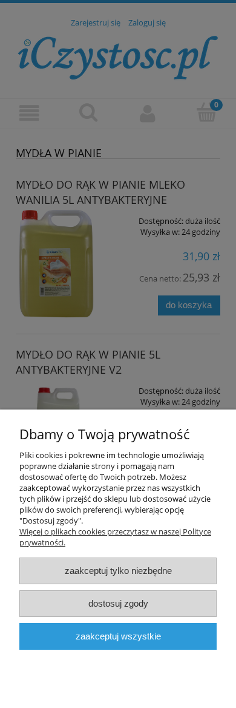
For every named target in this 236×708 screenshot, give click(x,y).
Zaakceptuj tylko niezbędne (118, 570)
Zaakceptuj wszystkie (118, 636)
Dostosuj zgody (118, 603)
